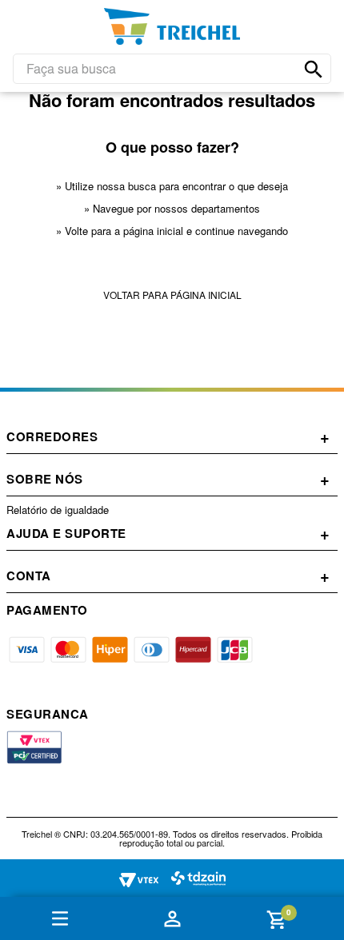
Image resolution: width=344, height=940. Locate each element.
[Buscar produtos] (314, 70)
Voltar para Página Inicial (172, 294)
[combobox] (172, 69)
